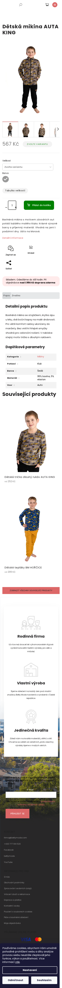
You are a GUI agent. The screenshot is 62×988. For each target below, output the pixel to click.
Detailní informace (12, 237)
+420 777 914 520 (12, 844)
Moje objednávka (12, 923)
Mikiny (40, 356)
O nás (7, 877)
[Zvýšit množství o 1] (17, 207)
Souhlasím (44, 980)
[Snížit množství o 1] (7, 207)
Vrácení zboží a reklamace (17, 894)
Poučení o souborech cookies (18, 911)
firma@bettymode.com (15, 837)
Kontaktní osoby (12, 906)
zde (17, 962)
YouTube (8, 862)
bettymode (9, 856)
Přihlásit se (17, 813)
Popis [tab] (6, 295)
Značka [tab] (16, 295)
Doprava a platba (12, 900)
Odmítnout (15, 980)
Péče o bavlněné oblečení (16, 917)
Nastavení (30, 970)
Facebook (9, 850)
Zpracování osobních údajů (18, 888)
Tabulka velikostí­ (15, 190)
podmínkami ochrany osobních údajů (36, 803)
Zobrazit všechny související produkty (31, 590)
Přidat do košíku (41, 205)
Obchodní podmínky (14, 882)
